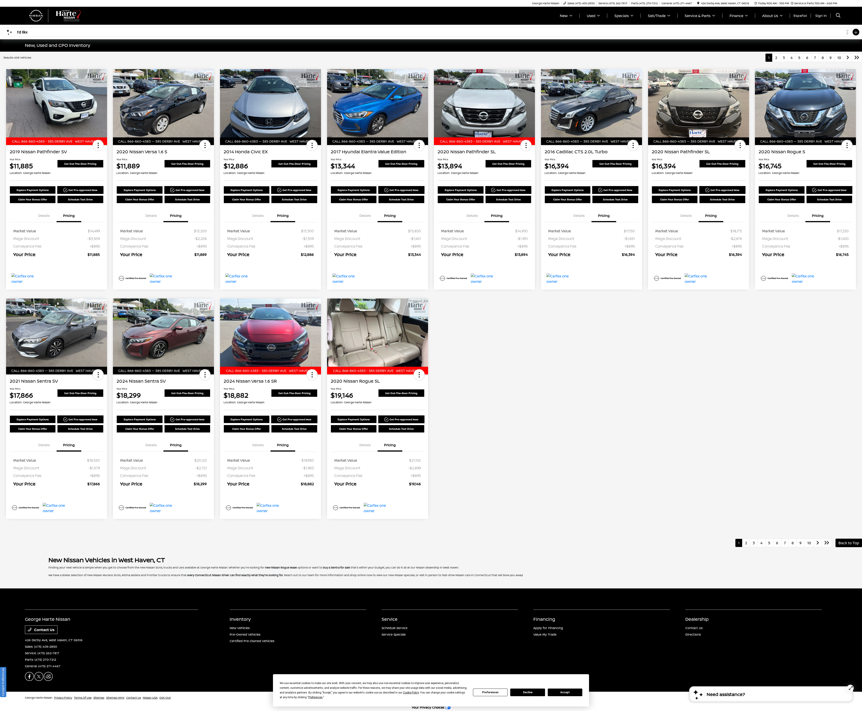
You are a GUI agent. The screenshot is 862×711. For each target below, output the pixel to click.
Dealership (697, 619)
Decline (527, 692)
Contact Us (44, 629)
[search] (838, 16)
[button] (98, 145)
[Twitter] (38, 676)
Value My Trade (544, 634)
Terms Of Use (83, 698)
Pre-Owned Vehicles (245, 634)
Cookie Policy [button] (411, 692)
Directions (693, 634)
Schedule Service (394, 628)
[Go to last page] (857, 57)
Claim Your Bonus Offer (32, 199)
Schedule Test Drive (80, 199)
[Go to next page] (848, 57)
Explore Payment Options (33, 190)
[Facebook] (29, 676)
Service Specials (394, 634)
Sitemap (98, 698)
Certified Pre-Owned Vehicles (252, 641)
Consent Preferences (3, 682)
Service (390, 619)
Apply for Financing (548, 628)
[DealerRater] (48, 676)
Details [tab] (44, 215)
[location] (698, 3)
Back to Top (848, 542)
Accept (565, 692)
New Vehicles (240, 628)
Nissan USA (150, 698)
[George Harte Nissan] (63, 15)
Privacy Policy (63, 698)
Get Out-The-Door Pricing (80, 163)
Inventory (240, 619)
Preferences (490, 692)
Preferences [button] (315, 697)
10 (839, 57)
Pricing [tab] (69, 215)
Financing (544, 619)
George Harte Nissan (38, 698)
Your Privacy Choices (428, 707)
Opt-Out (165, 698)
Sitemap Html (115, 698)
